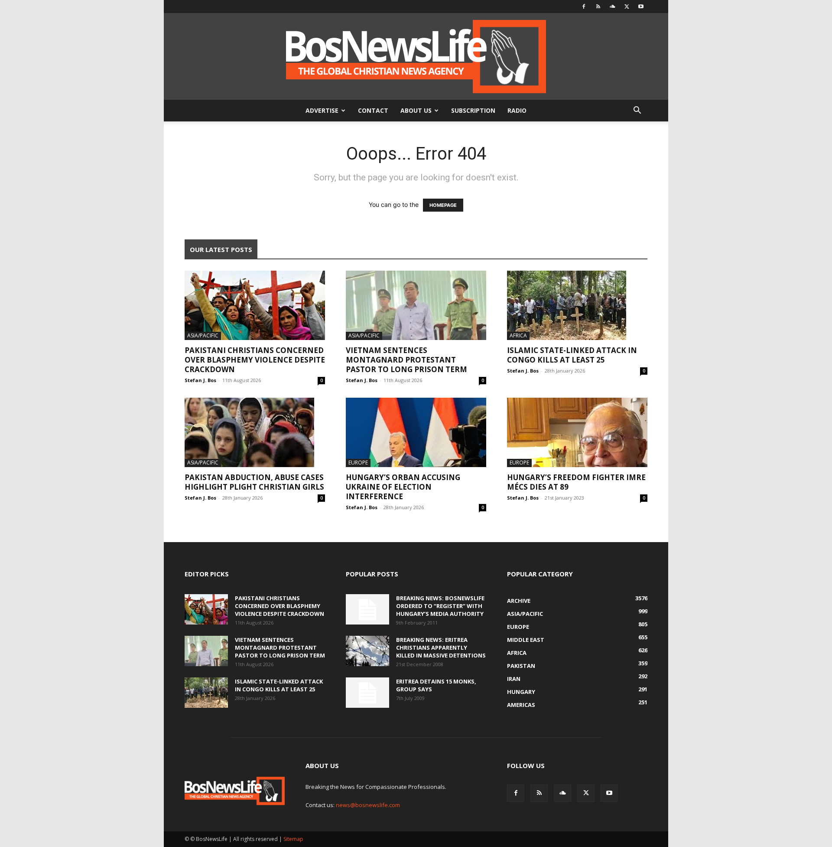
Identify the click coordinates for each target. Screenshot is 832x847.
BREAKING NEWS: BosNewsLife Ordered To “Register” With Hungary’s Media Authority (440, 606)
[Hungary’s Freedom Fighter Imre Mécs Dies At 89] (577, 432)
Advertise (322, 110)
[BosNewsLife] (416, 56)
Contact (373, 110)
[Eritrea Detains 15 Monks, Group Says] (367, 692)
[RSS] (598, 6)
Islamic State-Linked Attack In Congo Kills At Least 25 (572, 355)
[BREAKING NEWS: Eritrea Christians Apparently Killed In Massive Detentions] (367, 651)
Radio (516, 110)
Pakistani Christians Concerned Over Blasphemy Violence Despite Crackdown (255, 359)
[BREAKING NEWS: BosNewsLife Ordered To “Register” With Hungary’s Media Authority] (367, 609)
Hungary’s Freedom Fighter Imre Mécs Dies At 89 (576, 482)
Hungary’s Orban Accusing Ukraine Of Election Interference (403, 486)
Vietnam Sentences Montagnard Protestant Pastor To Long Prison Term (406, 359)
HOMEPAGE (443, 205)
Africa (518, 335)
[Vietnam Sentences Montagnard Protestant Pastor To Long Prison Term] (416, 305)
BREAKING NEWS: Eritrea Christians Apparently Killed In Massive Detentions (441, 647)
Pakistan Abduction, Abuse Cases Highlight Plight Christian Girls (254, 482)
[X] (626, 6)
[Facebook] (583, 6)
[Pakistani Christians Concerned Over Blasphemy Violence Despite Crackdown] (255, 305)
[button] (637, 111)
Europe (358, 462)
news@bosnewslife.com (368, 805)
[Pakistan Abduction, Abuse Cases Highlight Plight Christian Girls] (255, 432)
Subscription (473, 110)
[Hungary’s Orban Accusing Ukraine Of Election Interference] (416, 432)
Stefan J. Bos (200, 380)
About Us (416, 110)
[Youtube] (640, 6)
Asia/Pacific (202, 335)
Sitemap (293, 839)
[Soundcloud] (612, 6)
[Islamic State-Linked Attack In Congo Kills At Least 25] (577, 305)
